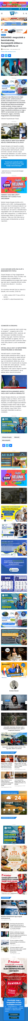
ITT (22, 1009)
